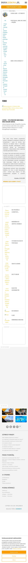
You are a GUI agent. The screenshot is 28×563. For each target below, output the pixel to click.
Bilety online (15, 274)
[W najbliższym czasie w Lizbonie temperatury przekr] (7, 383)
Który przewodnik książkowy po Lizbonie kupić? (12, 441)
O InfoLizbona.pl (5, 477)
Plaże (13, 315)
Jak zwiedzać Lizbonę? (7, 443)
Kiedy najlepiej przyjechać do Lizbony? (10, 437)
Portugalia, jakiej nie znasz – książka (18, 21)
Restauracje (15, 311)
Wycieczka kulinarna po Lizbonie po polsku (11, 468)
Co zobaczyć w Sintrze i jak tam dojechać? (11, 444)
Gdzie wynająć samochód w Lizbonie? (10, 466)
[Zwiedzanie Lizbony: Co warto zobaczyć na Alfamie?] (7, 412)
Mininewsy (9, 11)
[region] (14, 549)
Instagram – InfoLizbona (7, 494)
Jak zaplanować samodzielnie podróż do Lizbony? (12, 439)
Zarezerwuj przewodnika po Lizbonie (9, 470)
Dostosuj (14, 556)
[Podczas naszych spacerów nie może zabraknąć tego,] (7, 397)
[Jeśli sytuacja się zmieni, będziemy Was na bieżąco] (7, 355)
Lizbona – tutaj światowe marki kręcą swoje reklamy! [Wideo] (12, 121)
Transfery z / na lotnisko (7, 464)
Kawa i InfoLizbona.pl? (17, 61)
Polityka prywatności (17, 548)
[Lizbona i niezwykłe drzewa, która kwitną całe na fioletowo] (7, 419)
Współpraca (4, 479)
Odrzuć (14, 560)
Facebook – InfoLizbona (7, 496)
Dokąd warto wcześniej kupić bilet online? (10, 457)
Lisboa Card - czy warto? (18, 13)
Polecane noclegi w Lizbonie (8, 462)
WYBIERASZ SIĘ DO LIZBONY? (12, 181)
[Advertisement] (14, 194)
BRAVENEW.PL (19, 509)
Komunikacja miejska (17, 320)
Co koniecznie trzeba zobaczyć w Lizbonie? (11, 448)
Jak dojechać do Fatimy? (7, 446)
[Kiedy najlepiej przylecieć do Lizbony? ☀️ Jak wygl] (7, 369)
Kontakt (3, 481)
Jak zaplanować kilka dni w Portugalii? (10, 450)
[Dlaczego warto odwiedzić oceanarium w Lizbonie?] (21, 419)
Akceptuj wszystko (14, 552)
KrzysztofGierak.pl (6, 492)
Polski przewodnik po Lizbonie (14, 7)
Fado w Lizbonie (16, 264)
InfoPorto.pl (4, 490)
